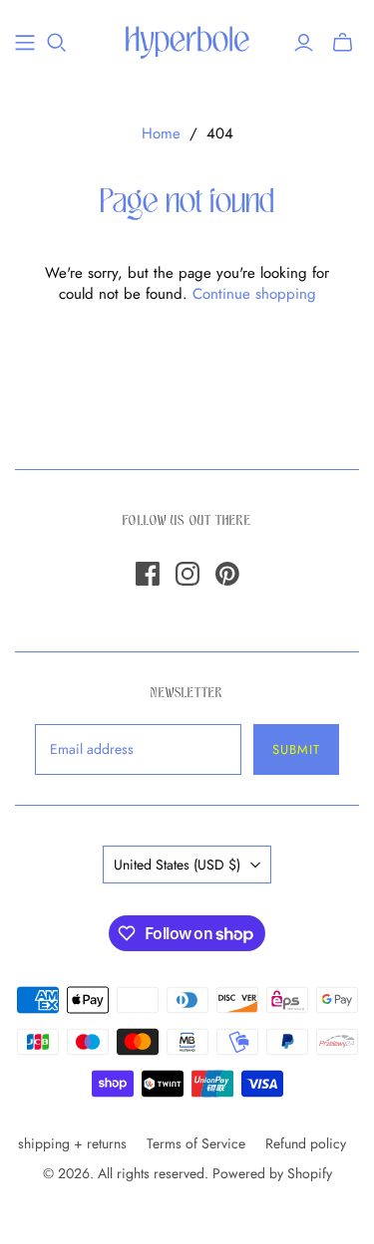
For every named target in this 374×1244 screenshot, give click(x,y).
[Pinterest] (227, 574)
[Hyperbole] (187, 42)
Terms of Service (196, 1143)
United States (177, 864)
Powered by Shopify (272, 1173)
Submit (296, 749)
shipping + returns (72, 1143)
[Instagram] (187, 574)
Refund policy (305, 1143)
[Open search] (57, 43)
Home (161, 133)
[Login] (303, 43)
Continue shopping (254, 294)
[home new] (25, 43)
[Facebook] (148, 574)
